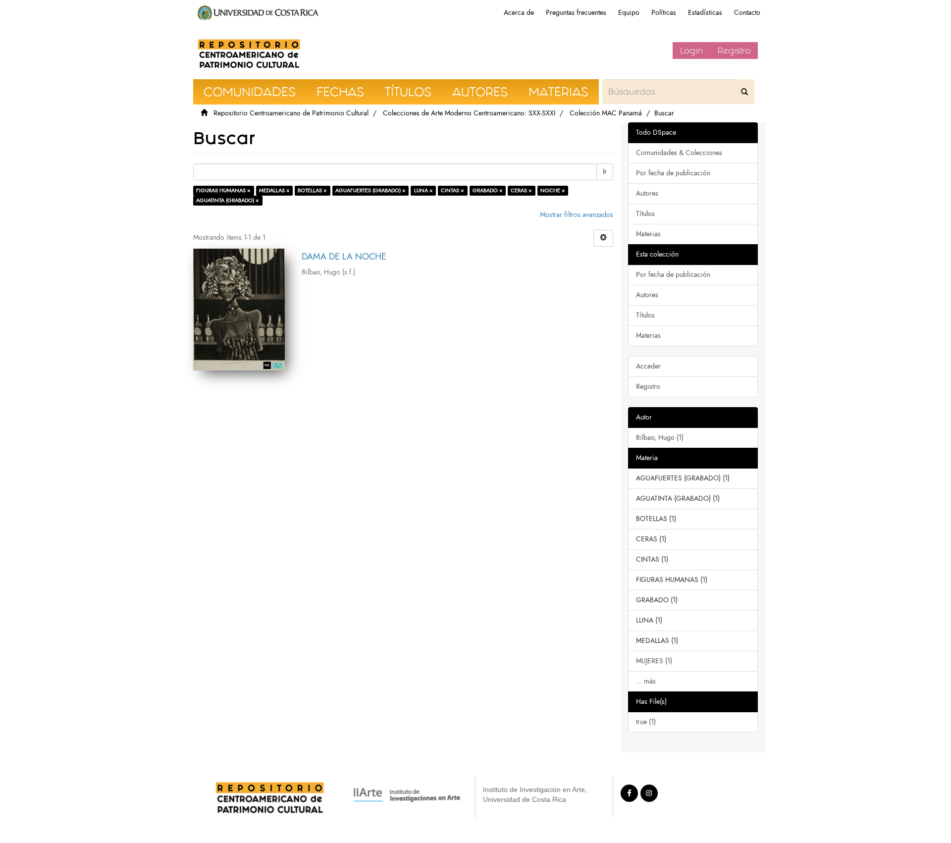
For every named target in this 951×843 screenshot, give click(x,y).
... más (646, 681)
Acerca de (519, 12)
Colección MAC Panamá (606, 113)
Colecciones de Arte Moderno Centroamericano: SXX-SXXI (469, 113)
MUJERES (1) (654, 661)
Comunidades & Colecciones (679, 153)
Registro (734, 50)
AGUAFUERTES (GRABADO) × (370, 190)
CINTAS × (452, 190)
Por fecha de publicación (673, 173)
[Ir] (744, 91)
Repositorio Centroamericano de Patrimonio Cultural (291, 113)
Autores (647, 193)
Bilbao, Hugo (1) (660, 437)
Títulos (645, 213)
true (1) (646, 722)
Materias (648, 234)
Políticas (663, 12)
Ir (605, 171)
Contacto (747, 12)
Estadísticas (705, 12)
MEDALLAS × (274, 190)
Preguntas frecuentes (576, 12)
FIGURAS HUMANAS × (223, 190)
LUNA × (423, 190)
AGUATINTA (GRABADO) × (227, 200)
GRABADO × (488, 190)
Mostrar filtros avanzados (576, 214)
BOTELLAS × (312, 190)
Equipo (628, 12)
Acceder (648, 366)
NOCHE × (552, 190)
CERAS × (521, 190)
